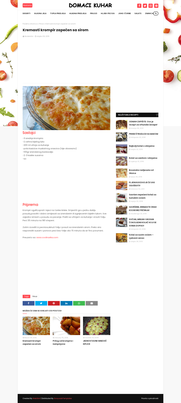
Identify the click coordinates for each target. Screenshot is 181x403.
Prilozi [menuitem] (93, 13)
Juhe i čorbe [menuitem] (124, 13)
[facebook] (139, 6)
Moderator (28, 36)
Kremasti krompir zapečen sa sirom (32, 342)
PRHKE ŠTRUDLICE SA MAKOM (143, 133)
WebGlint (36, 398)
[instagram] (150, 6)
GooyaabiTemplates (63, 398)
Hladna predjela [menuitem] (77, 13)
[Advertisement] (66, 60)
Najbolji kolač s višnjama (141, 146)
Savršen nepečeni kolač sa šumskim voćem (142, 196)
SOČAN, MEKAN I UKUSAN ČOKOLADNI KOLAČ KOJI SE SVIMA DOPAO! (142, 222)
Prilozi (41, 24)
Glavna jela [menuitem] (40, 13)
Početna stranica (30, 24)
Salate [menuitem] (137, 13)
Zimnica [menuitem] (149, 13)
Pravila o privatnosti (149, 398)
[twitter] (145, 6)
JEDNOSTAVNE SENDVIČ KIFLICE (95, 342)
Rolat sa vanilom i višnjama (143, 158)
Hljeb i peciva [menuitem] (108, 13)
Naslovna (27, 5)
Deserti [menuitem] (26, 13)
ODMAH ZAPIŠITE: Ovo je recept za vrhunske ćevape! (143, 123)
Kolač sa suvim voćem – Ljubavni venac (141, 236)
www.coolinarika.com (47, 237)
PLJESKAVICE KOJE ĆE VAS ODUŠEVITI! (142, 184)
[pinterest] (156, 6)
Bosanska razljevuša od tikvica (141, 172)
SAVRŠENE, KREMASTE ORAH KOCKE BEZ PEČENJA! (143, 209)
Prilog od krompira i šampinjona (63, 342)
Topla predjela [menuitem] (58, 13)
